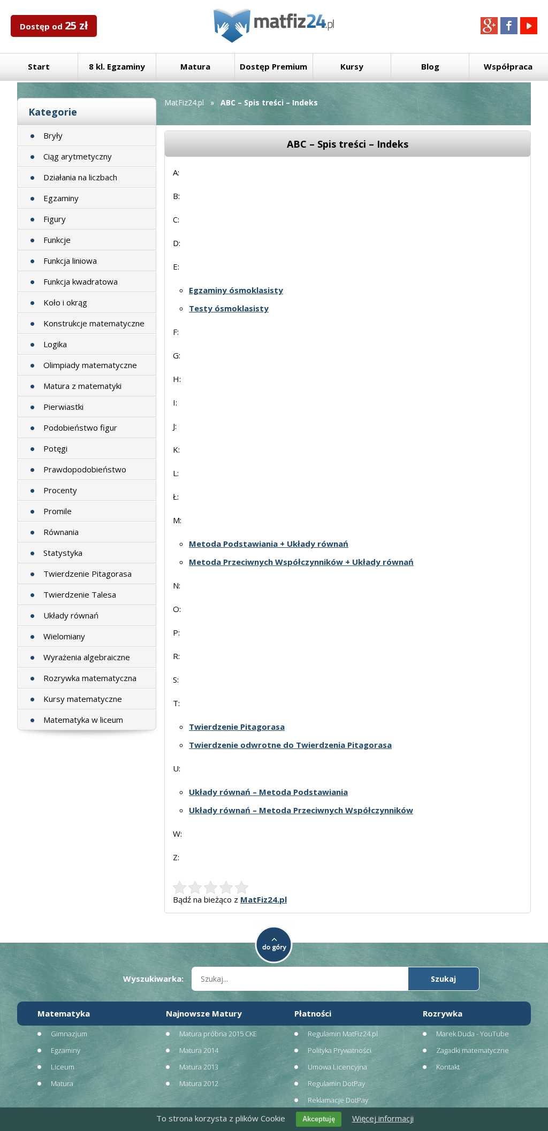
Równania (61, 531)
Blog (430, 66)
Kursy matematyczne (82, 698)
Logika (55, 344)
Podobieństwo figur (80, 427)
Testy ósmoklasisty (229, 308)
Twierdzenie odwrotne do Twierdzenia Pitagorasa (290, 744)
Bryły (53, 135)
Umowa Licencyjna (337, 1067)
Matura (195, 66)
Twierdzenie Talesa (79, 594)
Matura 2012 (198, 1083)
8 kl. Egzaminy (117, 66)
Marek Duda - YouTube (472, 1033)
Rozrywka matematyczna (89, 678)
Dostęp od (54, 25)
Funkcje (57, 239)
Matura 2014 (198, 1050)
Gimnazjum (69, 1033)
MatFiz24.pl (184, 102)
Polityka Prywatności (339, 1050)
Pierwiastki (63, 406)
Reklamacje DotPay (338, 1100)
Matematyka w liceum (83, 719)
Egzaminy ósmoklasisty (236, 290)
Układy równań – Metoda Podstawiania (268, 791)
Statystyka (62, 552)
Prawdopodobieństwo (84, 469)
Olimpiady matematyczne (90, 365)
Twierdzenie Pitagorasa (87, 573)
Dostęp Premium (273, 66)
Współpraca (508, 66)
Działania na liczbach (80, 177)
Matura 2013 (198, 1067)
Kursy (351, 66)
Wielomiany (64, 636)
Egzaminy (61, 198)
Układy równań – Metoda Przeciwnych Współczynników (301, 810)
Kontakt (448, 1067)
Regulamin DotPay (336, 1083)
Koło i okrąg (65, 302)
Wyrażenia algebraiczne (86, 657)
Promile (57, 511)
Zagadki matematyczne (472, 1050)
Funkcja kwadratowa (80, 281)
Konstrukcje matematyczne (93, 323)
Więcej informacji (383, 1118)
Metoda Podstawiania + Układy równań (268, 543)
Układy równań (70, 615)
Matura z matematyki (82, 385)
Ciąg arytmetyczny (77, 156)
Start (39, 66)
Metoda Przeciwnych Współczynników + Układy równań (301, 561)
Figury (54, 218)
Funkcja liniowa (70, 260)
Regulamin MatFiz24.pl (343, 1033)
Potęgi (55, 448)
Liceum (62, 1067)
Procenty (60, 490)
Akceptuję (318, 1119)
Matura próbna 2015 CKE (218, 1033)
